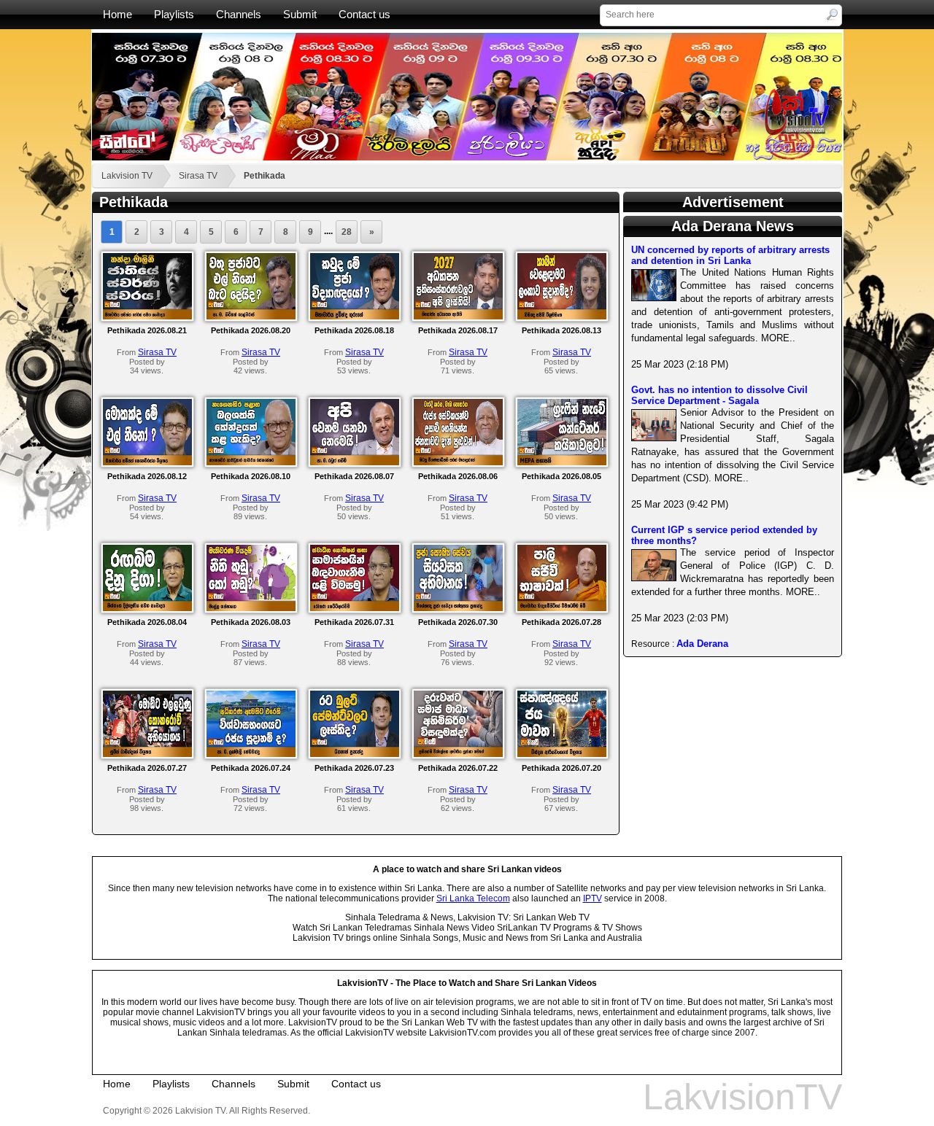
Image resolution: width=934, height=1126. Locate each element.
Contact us (364, 14)
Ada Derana (702, 643)
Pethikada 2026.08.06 (458, 476)
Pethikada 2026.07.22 (458, 768)
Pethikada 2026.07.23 (354, 768)
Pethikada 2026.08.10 (250, 476)
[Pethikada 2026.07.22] (458, 754)
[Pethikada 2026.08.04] (147, 608)
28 (346, 232)
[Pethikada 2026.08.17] (458, 316)
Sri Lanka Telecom (473, 898)
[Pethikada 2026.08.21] (147, 316)
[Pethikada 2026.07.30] (458, 608)
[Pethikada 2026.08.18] (354, 316)
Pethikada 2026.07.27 (147, 768)
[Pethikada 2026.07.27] (147, 754)
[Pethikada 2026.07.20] (561, 754)
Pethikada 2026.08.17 (458, 330)
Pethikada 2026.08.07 (354, 476)
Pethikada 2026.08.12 (147, 476)
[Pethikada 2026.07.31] (354, 608)
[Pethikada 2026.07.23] (354, 754)
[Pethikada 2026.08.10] (251, 462)
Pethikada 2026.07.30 (458, 622)
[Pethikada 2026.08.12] (147, 462)
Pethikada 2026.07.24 (250, 768)
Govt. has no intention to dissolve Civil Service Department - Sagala (719, 395)
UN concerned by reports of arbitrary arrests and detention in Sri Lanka (730, 255)
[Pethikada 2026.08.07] (354, 462)
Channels (238, 14)
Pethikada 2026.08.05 (561, 476)
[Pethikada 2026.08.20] (251, 316)
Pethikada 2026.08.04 (147, 622)
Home (117, 14)
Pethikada (264, 176)
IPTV (592, 898)
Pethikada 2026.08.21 (147, 330)
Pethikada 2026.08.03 (250, 622)
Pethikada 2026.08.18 (354, 330)
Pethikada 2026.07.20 (561, 768)
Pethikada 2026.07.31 (354, 622)
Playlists (174, 14)
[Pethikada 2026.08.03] (251, 608)
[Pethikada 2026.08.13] (561, 316)
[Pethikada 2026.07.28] (561, 608)
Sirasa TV (198, 176)
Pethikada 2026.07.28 (561, 622)
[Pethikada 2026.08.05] (561, 462)
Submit (300, 14)
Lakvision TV (127, 176)
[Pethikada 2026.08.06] (458, 462)
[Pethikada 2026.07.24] (251, 754)
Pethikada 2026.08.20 (250, 330)
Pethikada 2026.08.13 (561, 330)
